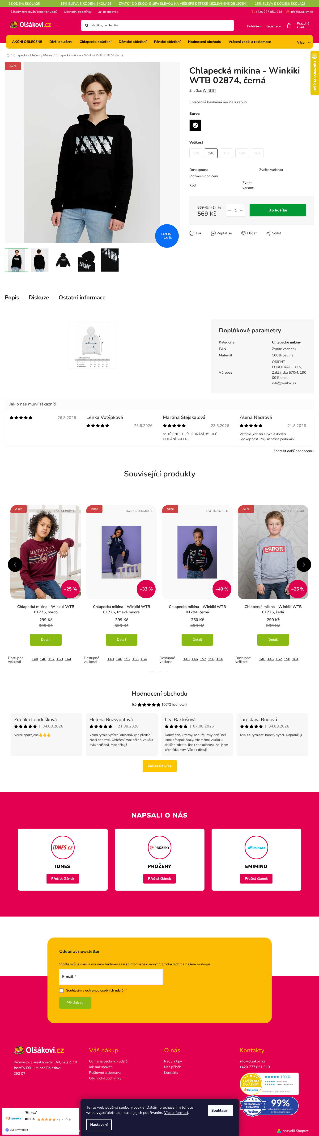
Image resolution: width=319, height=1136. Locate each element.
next (304, 564)
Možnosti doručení (203, 176)
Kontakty (171, 1072)
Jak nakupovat (108, 12)
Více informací (176, 1112)
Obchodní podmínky (78, 12)
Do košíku (277, 210)
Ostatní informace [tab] (82, 297)
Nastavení (99, 1124)
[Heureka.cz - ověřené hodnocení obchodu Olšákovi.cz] (272, 1084)
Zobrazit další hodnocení (292, 451)
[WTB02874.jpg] (92, 345)
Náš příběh (172, 1067)
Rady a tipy (173, 1061)
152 (51, 659)
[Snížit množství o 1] (229, 210)
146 (43, 659)
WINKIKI (209, 90)
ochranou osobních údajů (104, 990)
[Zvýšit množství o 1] (241, 210)
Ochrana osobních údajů (108, 1061)
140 (35, 659)
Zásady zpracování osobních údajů (34, 12)
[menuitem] (27, 42)
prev (15, 564)
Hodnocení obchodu (159, 694)
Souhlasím (220, 1110)
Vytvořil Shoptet (295, 1130)
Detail (45, 639)
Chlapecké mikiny (286, 342)
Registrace (273, 26)
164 (68, 659)
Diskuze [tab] (39, 297)
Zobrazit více (160, 766)
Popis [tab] (12, 297)
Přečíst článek (62, 878)
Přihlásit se (75, 1002)
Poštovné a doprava (105, 1072)
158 (59, 659)
